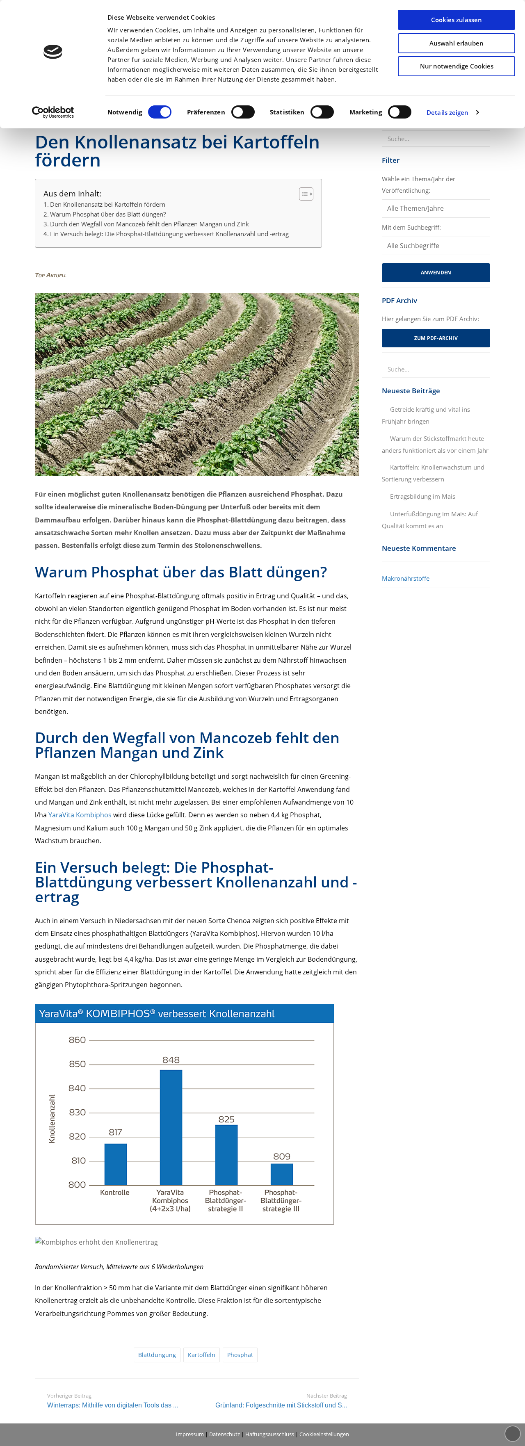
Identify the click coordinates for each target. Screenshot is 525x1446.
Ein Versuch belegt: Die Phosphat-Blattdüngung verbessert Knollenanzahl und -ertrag (169, 234)
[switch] (243, 112)
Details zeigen (447, 112)
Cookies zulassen (456, 20)
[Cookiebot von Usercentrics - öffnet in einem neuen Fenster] (53, 112)
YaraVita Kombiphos (80, 814)
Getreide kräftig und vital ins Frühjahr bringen (426, 415)
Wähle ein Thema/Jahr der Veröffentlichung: (418, 184)
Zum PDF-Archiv (436, 338)
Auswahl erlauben (456, 43)
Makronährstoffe (405, 578)
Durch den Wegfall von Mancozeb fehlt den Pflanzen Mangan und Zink (149, 224)
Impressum (190, 1434)
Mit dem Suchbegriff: (411, 227)
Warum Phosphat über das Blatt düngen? (108, 214)
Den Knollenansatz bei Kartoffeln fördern (107, 204)
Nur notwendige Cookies (456, 66)
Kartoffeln (201, 1355)
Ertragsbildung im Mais (422, 496)
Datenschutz (224, 1434)
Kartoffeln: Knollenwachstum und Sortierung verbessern (433, 473)
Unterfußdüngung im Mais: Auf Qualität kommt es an (430, 520)
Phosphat (240, 1355)
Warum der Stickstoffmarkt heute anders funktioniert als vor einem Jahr (435, 444)
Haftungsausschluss (269, 1434)
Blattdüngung (157, 1355)
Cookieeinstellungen (324, 1434)
